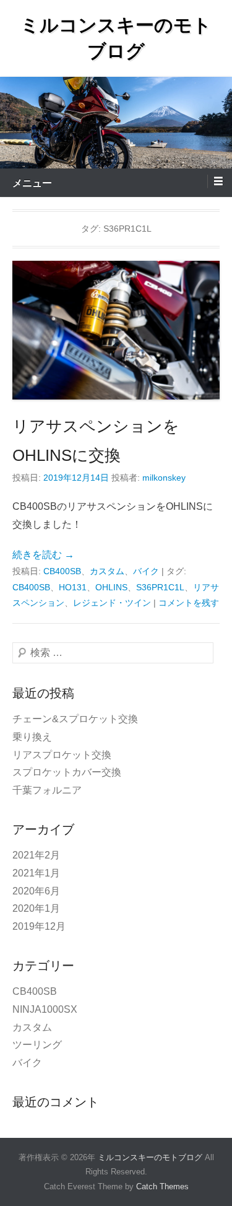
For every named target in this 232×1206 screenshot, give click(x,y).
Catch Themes (162, 1186)
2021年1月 (36, 873)
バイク (146, 571)
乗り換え (32, 737)
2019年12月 (39, 926)
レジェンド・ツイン (112, 603)
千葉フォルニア (47, 790)
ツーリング (37, 1044)
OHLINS (111, 587)
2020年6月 (36, 891)
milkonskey (164, 478)
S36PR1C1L (160, 587)
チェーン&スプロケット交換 (75, 719)
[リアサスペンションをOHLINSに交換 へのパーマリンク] (116, 330)
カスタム (107, 571)
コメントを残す (188, 603)
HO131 (73, 587)
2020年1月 (36, 908)
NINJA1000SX (44, 1009)
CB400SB (62, 571)
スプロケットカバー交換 (66, 772)
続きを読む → (43, 554)
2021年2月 (36, 855)
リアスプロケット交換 (61, 754)
